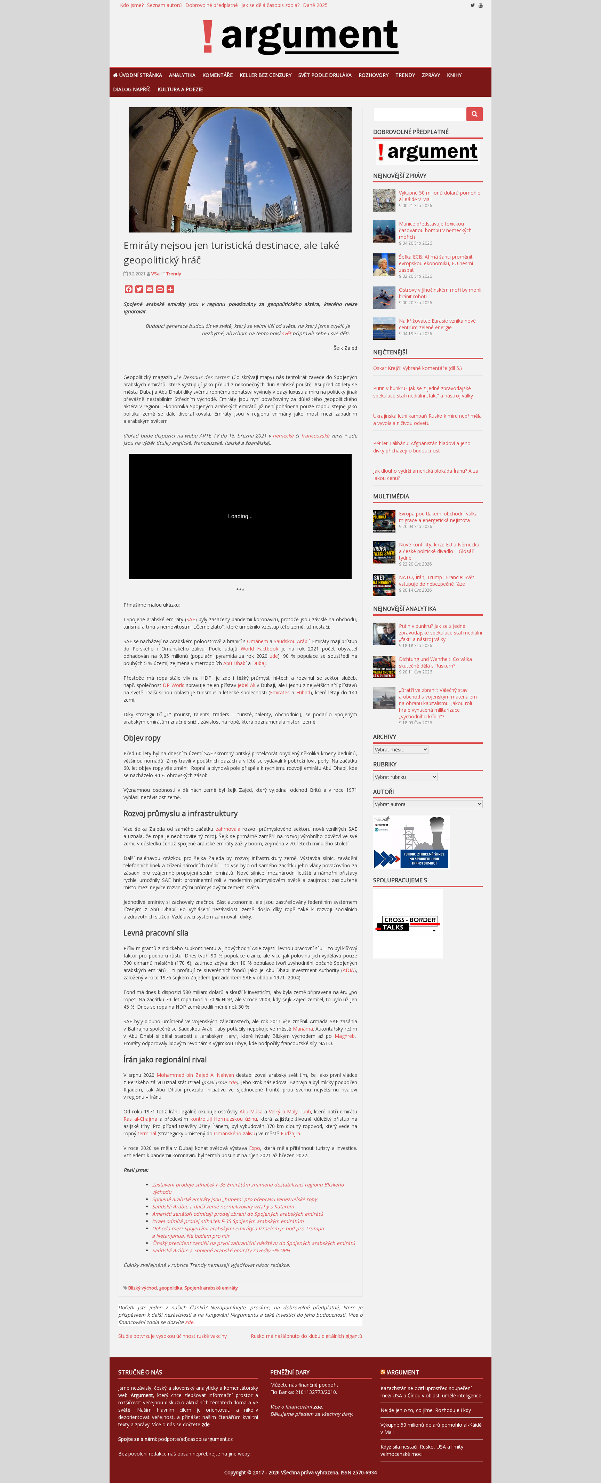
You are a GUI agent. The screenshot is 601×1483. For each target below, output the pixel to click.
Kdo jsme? (132, 5)
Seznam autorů (164, 5)
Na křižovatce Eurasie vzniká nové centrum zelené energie (437, 324)
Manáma (303, 1028)
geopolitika (170, 1288)
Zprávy (431, 75)
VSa (155, 273)
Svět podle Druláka (325, 75)
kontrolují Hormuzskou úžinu (224, 1118)
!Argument (403, 1372)
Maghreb (345, 1036)
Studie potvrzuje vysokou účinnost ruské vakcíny (172, 1336)
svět (286, 333)
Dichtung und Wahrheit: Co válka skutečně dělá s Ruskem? (435, 662)
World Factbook (259, 648)
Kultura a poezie (180, 89)
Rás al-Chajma (140, 1118)
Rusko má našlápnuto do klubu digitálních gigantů (306, 1336)
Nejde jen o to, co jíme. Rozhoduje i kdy (425, 1410)
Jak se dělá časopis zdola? (270, 5)
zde (274, 656)
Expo (254, 1148)
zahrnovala (228, 829)
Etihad (303, 692)
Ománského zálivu (234, 1133)
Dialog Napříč (132, 89)
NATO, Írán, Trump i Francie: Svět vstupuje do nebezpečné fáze (436, 580)
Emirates (280, 692)
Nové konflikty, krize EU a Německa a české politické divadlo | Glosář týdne (439, 551)
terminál (147, 1133)
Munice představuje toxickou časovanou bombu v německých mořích (435, 230)
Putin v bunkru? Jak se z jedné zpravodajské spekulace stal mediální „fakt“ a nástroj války (440, 632)
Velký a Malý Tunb (290, 1111)
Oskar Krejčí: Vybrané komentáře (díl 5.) (417, 368)
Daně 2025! (316, 5)
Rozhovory (373, 75)
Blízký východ (142, 1288)
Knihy (454, 75)
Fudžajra (290, 1133)
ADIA (348, 970)
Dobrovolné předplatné (211, 5)
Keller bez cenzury (265, 75)
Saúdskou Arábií (292, 641)
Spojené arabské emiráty (211, 1288)
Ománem (257, 641)
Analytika (182, 75)
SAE (190, 619)
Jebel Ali (246, 685)
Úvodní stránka (140, 75)
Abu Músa (251, 1111)
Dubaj (259, 663)
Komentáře (217, 75)
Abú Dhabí (235, 663)
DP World (173, 685)
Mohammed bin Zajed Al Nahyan (195, 1075)
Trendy (405, 75)
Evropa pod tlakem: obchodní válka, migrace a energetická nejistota (439, 516)
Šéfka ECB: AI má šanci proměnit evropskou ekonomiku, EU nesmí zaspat (436, 263)
